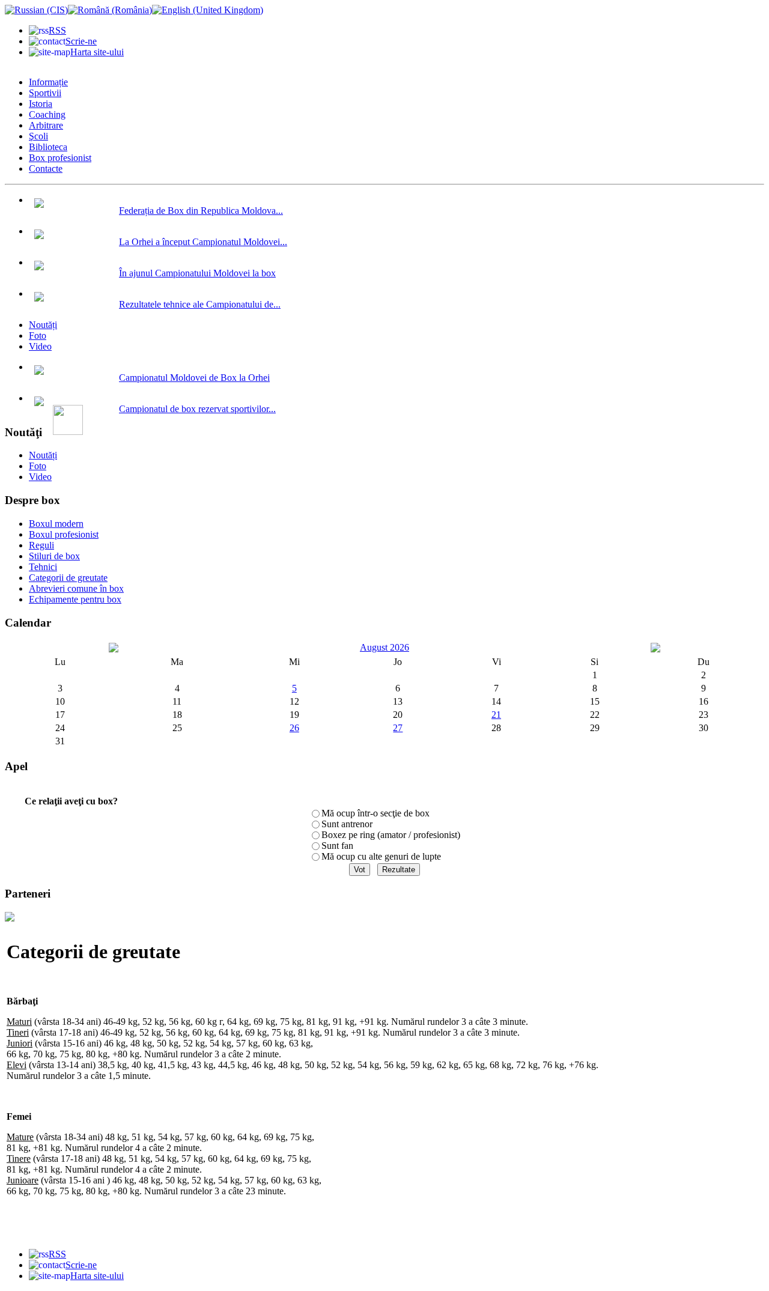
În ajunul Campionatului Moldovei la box (197, 273)
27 (398, 728)
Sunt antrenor (346, 824)
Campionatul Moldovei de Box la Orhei (194, 377)
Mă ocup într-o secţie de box (375, 813)
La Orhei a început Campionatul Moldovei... (203, 242)
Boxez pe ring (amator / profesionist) (390, 835)
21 (496, 714)
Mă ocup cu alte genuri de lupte (381, 856)
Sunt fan (337, 845)
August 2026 (384, 647)
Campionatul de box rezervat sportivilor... (197, 409)
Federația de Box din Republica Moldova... (201, 210)
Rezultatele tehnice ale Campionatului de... (200, 304)
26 (294, 728)
